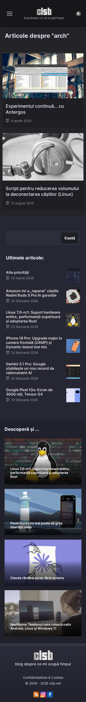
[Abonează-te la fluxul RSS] (36, 694)
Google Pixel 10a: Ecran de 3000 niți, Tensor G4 (29, 391)
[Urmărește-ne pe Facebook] (50, 694)
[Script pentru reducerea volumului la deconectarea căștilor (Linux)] (43, 157)
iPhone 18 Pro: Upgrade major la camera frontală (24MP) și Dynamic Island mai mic (34, 342)
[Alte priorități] (73, 275)
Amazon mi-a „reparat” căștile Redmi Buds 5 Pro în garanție (32, 293)
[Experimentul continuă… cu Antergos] (43, 75)
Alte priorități (17, 272)
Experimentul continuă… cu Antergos (35, 109)
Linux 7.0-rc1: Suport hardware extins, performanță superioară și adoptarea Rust (33, 316)
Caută (69, 238)
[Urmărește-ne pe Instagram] (43, 694)
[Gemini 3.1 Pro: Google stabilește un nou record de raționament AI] (73, 371)
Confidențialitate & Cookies (43, 677)
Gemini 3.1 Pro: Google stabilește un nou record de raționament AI (30, 368)
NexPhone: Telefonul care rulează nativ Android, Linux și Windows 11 (40, 626)
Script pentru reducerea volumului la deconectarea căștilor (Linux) (42, 191)
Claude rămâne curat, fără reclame (37, 578)
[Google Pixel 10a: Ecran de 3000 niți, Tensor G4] (73, 395)
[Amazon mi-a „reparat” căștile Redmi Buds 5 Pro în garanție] (73, 296)
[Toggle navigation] (10, 13)
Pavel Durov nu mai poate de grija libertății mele (36, 525)
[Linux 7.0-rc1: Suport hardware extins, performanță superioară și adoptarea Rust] (73, 319)
